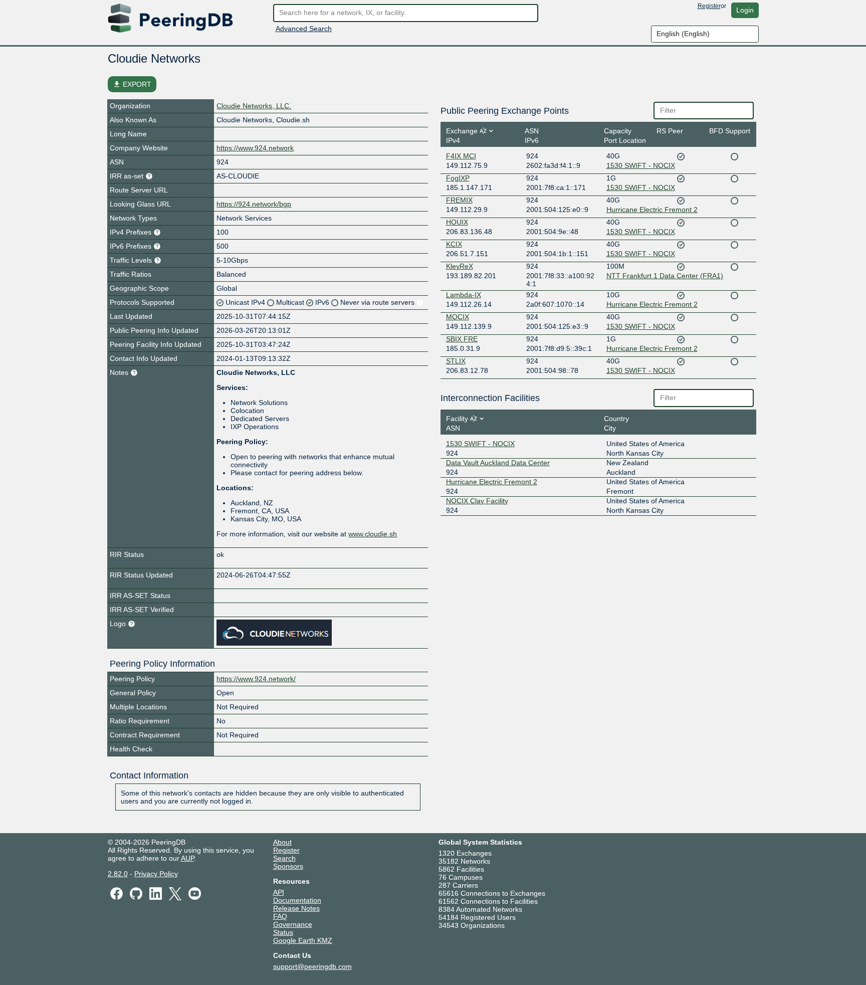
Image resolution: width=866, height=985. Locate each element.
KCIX (454, 244)
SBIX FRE (462, 339)
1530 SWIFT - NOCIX (640, 165)
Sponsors (288, 866)
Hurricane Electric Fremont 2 (652, 210)
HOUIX (457, 222)
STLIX (456, 361)
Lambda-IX (463, 295)
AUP (187, 858)
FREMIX (459, 200)
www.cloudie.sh (372, 534)
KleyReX (459, 266)
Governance (292, 924)
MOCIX (457, 317)
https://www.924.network (255, 148)
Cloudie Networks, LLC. (253, 106)
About (282, 842)
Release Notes (296, 908)
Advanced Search (304, 29)
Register (709, 6)
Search (284, 858)
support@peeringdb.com (312, 966)
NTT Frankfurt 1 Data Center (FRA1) (664, 276)
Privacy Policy (156, 874)
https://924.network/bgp (253, 204)
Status (283, 932)
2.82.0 (118, 874)
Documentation (297, 900)
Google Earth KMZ (302, 940)
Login (745, 10)
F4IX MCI (461, 156)
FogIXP (458, 178)
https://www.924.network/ (256, 679)
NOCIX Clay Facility (477, 501)
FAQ (280, 916)
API (278, 892)
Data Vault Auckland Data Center (498, 463)
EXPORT (132, 84)
